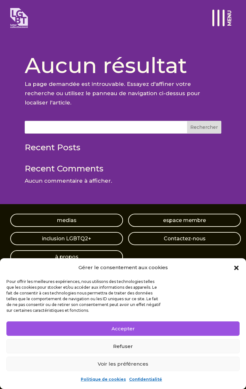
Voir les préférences (123, 364)
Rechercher (204, 127)
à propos (66, 257)
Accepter (123, 329)
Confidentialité (145, 379)
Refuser (123, 346)
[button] (236, 268)
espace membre (184, 220)
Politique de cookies (103, 379)
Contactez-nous (185, 239)
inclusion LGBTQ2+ (66, 239)
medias (67, 220)
